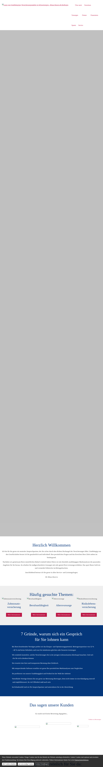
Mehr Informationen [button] (14, 615)
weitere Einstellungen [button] (42, 764)
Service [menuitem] (80, 25)
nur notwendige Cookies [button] (26, 764)
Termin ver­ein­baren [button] (12, 524)
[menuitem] (72, 5)
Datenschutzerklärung (81, 760)
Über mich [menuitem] (78, 5)
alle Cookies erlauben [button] (9, 764)
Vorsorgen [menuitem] (75, 15)
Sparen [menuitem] (74, 25)
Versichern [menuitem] (87, 5)
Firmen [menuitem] (84, 15)
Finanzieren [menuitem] (94, 15)
